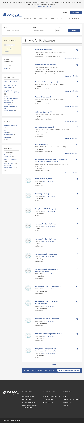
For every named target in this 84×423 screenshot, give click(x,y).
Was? (6, 27)
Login (65, 13)
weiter (54, 364)
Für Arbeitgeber (74, 18)
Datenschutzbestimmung (71, 399)
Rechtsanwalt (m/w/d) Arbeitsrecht (47, 319)
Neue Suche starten (9, 50)
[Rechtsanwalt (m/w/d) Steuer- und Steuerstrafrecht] (28, 303)
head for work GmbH (48, 181)
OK (51, 6)
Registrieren (76, 13)
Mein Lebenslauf (30, 18)
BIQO (18, 420)
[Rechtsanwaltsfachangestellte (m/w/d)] (28, 335)
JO (16, 420)
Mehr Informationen (41, 6)
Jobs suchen (43, 18)
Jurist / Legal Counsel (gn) (44, 50)
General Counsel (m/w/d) (43, 179)
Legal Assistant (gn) (42, 144)
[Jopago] (12, 15)
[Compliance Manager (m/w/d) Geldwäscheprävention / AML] (28, 350)
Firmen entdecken (57, 18)
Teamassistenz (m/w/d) (43, 97)
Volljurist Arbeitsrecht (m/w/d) (45, 224)
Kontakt (65, 405)
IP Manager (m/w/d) (42, 194)
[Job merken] (77, 49)
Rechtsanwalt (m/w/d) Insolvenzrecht (48, 286)
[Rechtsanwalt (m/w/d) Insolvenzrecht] (28, 288)
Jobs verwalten (48, 399)
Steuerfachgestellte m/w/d (44, 127)
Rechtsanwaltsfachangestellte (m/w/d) (48, 334)
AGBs (65, 396)
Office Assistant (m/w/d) (43, 112)
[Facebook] (3, 400)
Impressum (67, 402)
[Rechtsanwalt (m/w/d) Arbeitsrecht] (28, 320)
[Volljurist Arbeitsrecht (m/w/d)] (28, 226)
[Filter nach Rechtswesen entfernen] (5, 152)
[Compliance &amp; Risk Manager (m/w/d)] (28, 210)
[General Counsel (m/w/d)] (28, 180)
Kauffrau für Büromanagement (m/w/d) (48, 82)
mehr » (6, 113)
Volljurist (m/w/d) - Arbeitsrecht (46, 254)
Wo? (34, 27)
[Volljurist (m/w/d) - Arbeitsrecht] (28, 256)
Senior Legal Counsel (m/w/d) (45, 65)
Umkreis (58, 27)
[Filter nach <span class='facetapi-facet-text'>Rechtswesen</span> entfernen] (5, 45)
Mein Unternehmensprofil (52, 396)
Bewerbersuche (48, 402)
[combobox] (18, 30)
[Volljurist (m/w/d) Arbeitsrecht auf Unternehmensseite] (28, 271)
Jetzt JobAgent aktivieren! (70, 370)
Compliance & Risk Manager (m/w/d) (47, 209)
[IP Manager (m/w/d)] (28, 195)
